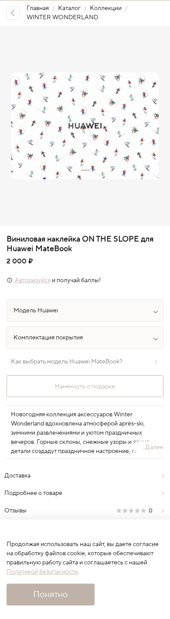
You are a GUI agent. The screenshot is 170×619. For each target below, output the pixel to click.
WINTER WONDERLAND (62, 17)
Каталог (69, 8)
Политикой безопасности (42, 572)
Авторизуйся (33, 280)
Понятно (50, 594)
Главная (38, 8)
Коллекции (106, 8)
